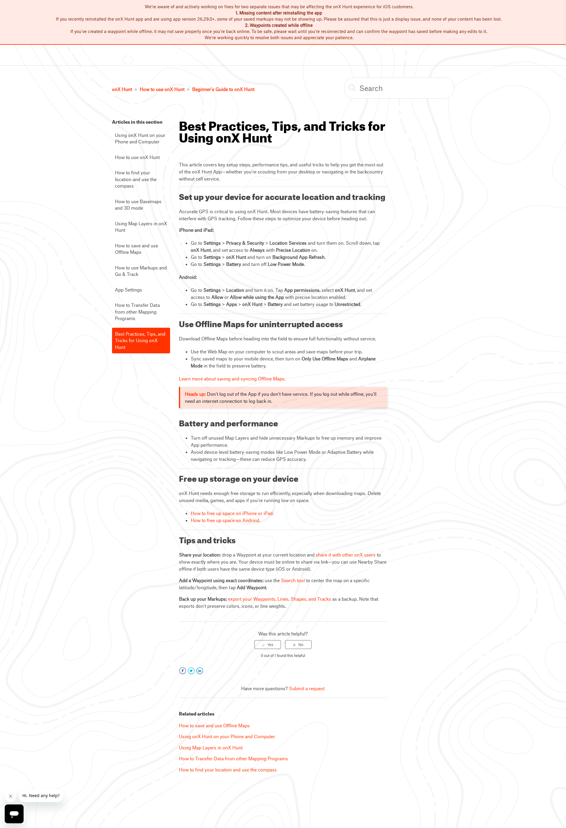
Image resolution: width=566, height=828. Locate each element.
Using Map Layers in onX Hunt (141, 227)
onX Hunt (122, 89)
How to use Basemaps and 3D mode (138, 204)
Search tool (293, 580)
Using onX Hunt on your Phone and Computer (140, 138)
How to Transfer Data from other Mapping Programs (137, 311)
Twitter (191, 671)
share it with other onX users (346, 554)
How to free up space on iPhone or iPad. (232, 513)
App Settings (128, 289)
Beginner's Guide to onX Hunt (223, 89)
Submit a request (307, 688)
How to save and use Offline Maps (136, 249)
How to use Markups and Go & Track (141, 271)
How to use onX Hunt (162, 89)
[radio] (267, 644)
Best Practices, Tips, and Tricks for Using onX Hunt (140, 340)
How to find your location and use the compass (136, 179)
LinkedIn (199, 671)
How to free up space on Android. (225, 520)
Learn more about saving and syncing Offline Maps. (232, 378)
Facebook (182, 671)
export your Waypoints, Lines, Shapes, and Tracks (279, 599)
